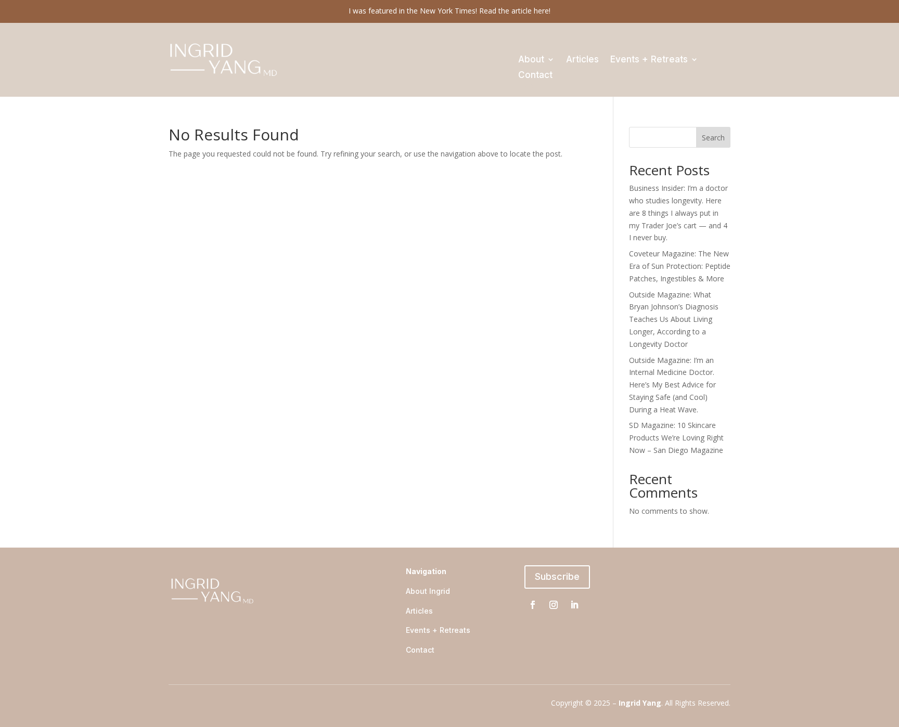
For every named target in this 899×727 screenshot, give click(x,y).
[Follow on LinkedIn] (574, 604)
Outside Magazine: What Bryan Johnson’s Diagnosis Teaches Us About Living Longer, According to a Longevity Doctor (673, 319)
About (531, 60)
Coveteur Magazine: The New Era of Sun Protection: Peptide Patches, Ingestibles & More (679, 266)
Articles (582, 60)
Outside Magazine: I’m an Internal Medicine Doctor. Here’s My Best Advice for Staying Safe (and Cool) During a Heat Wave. (672, 384)
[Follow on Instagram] (553, 604)
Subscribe (557, 576)
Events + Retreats (649, 60)
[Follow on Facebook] (532, 604)
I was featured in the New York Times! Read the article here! (449, 11)
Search (713, 137)
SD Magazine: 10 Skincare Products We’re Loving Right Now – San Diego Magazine (676, 437)
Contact (535, 75)
